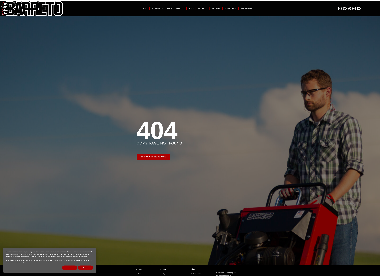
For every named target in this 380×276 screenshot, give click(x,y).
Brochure (216, 8)
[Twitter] (345, 8)
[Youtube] (359, 8)
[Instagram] (349, 8)
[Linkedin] (354, 8)
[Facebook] (340, 8)
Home (145, 8)
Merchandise (246, 8)
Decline (85, 268)
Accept (70, 268)
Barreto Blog (230, 8)
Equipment (156, 8)
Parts (191, 8)
